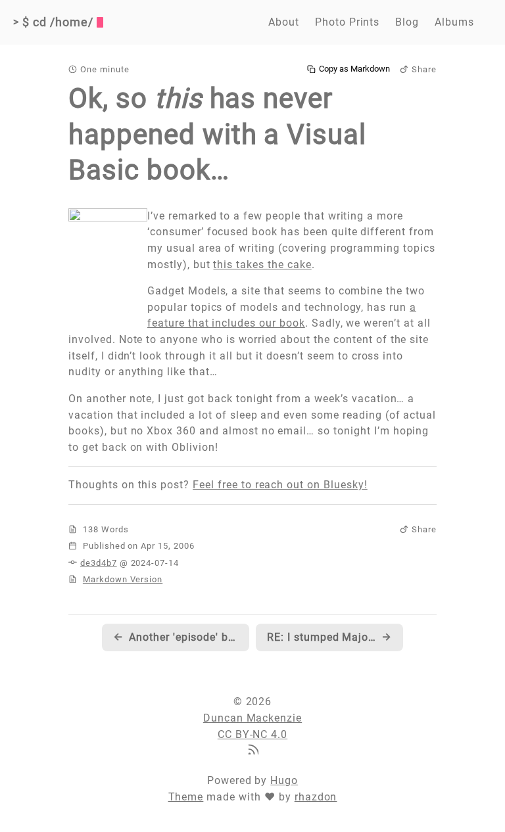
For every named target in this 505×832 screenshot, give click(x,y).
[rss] (252, 751)
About (283, 22)
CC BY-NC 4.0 (253, 734)
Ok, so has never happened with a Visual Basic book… (217, 134)
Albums (454, 22)
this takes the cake (262, 264)
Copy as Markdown (354, 69)
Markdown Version (122, 579)
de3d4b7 (98, 563)
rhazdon (316, 797)
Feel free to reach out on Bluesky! (280, 484)
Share (424, 69)
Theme (186, 797)
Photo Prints (347, 22)
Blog (407, 22)
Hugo (284, 780)
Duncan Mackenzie (252, 718)
